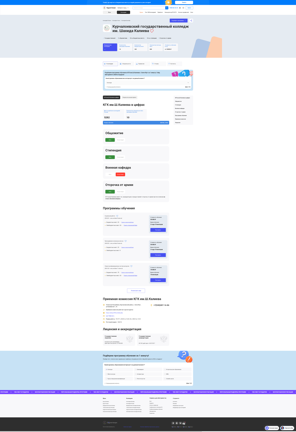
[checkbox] (148, 232)
